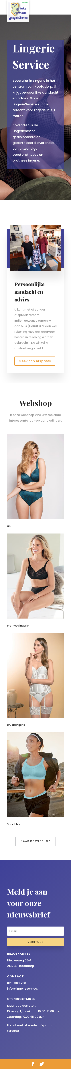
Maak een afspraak (34, 361)
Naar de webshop (35, 841)
